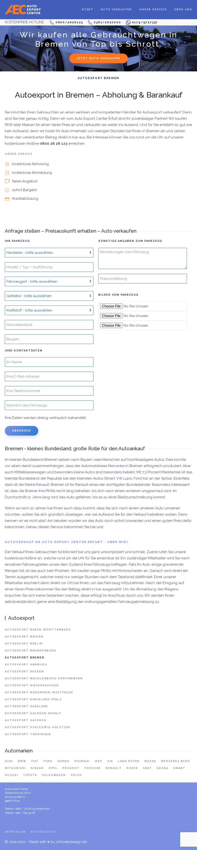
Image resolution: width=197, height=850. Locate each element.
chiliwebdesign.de (71, 842)
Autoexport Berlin (24, 643)
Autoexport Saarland (26, 706)
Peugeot (71, 768)
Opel (53, 768)
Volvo (76, 775)
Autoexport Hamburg (26, 664)
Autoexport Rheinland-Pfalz (33, 699)
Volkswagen (54, 775)
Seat (147, 768)
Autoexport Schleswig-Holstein (37, 727)
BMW (22, 761)
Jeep (98, 761)
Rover (132, 768)
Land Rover (129, 761)
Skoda (162, 768)
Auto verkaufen (116, 9)
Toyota (30, 775)
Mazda (150, 761)
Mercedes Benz (175, 761)
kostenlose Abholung (30, 164)
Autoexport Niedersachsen (32, 685)
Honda (63, 761)
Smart (179, 768)
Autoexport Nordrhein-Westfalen (39, 692)
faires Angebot (24, 181)
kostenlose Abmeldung (32, 172)
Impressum (15, 831)
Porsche (92, 768)
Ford (48, 761)
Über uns (183, 9)
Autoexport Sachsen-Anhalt (33, 713)
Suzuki (11, 775)
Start (87, 9)
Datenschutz (44, 831)
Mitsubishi (15, 768)
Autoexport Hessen (24, 671)
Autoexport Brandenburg (30, 650)
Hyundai (82, 761)
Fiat (35, 761)
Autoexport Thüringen (28, 734)
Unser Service (153, 9)
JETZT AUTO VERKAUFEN (98, 58)
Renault (42, 484)
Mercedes (116, 466)
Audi (9, 761)
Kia (110, 761)
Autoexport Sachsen (25, 720)
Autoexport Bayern (24, 636)
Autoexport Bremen (24, 657)
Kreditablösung (25, 198)
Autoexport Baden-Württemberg (38, 629)
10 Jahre (34, 497)
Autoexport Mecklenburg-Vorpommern (44, 678)
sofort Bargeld (24, 190)
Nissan (37, 768)
